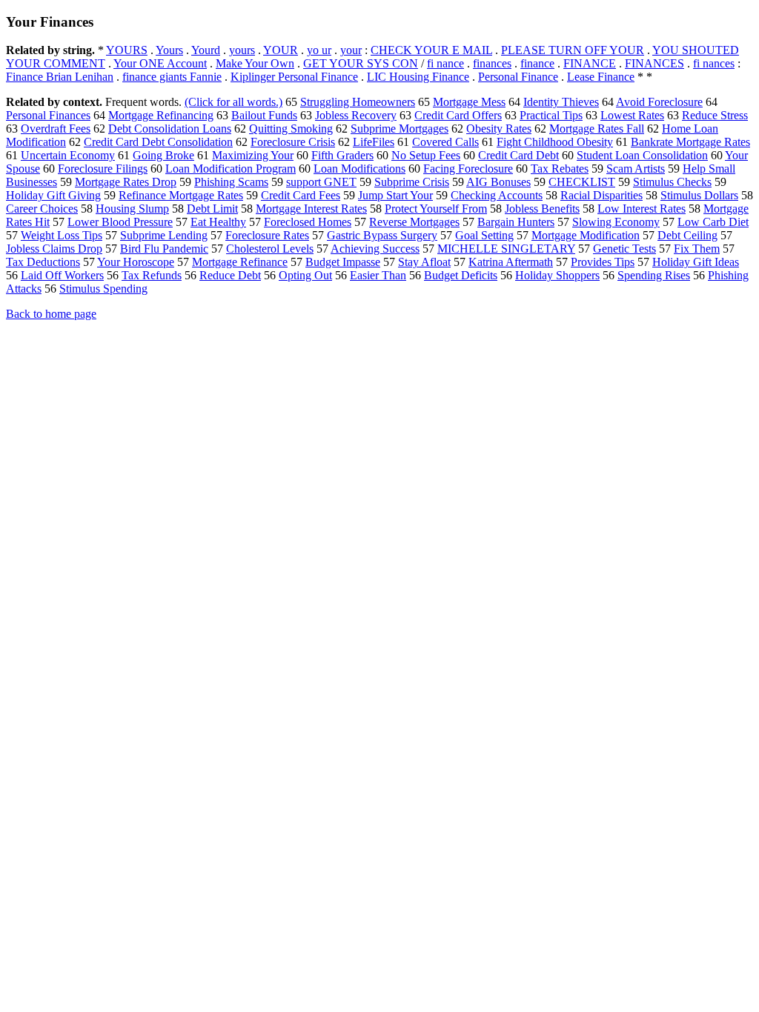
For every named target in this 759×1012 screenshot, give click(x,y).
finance (537, 63)
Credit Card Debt (518, 155)
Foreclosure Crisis (293, 142)
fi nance (445, 63)
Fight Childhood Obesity (555, 142)
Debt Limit (212, 208)
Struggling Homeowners (357, 102)
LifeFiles (373, 142)
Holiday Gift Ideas (695, 262)
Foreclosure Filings (103, 168)
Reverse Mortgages (414, 222)
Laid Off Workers (62, 275)
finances (492, 63)
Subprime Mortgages (399, 128)
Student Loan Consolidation (642, 155)
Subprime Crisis (411, 182)
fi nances (714, 63)
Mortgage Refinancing (160, 115)
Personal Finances (48, 115)
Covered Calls (445, 142)
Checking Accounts (497, 195)
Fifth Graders (342, 155)
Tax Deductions (43, 262)
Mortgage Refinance (240, 262)
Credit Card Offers (458, 115)
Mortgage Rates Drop (125, 182)
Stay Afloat (424, 262)
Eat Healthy (218, 222)
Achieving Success (375, 248)
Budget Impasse (342, 262)
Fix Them (697, 248)
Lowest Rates (632, 115)
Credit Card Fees (300, 195)
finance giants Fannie (172, 76)
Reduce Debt (230, 275)
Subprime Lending (164, 235)
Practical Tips (551, 115)
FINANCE (589, 63)
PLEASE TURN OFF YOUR (572, 50)
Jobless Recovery (356, 115)
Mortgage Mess (469, 102)
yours (242, 50)
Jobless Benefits (542, 208)
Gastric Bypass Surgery (382, 235)
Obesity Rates (498, 128)
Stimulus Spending (103, 288)
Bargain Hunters (515, 222)
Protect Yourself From (436, 208)
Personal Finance (518, 76)
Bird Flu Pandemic (164, 248)
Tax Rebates (560, 168)
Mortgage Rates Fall (596, 128)
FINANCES (654, 63)
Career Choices (42, 208)
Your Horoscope (135, 262)
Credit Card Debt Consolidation (158, 142)
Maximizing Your (253, 155)
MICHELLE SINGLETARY (506, 248)
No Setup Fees (425, 155)
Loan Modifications (359, 168)
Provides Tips (602, 262)
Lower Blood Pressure (120, 222)
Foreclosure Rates (267, 235)
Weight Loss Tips (61, 235)
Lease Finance (600, 76)
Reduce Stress (715, 115)
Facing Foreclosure (468, 168)
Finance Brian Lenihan (59, 76)
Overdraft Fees (55, 128)
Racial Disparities (601, 195)
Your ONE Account (160, 63)
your (351, 50)
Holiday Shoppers (557, 275)
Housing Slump (132, 208)
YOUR (280, 50)
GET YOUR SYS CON (360, 63)
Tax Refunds (152, 275)
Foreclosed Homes (307, 222)
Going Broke (163, 155)
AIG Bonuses (498, 182)
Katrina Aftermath (510, 262)
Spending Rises (653, 275)
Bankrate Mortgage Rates (690, 142)
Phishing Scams (231, 182)
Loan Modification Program (230, 168)
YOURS (127, 50)
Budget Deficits (460, 275)
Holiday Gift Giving (53, 195)
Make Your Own (255, 63)
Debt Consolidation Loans (169, 128)
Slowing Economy (616, 222)
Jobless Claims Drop (54, 248)
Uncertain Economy (68, 155)
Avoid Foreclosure (659, 102)
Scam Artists (635, 168)
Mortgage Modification (585, 235)
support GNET (321, 182)
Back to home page (51, 313)
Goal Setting (484, 235)
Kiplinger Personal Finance (294, 76)
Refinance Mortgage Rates (181, 195)
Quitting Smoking (291, 128)
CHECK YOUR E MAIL (431, 50)
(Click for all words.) (233, 102)
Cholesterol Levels (270, 248)
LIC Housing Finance (418, 76)
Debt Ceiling (687, 235)
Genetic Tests (624, 248)
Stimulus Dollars (699, 195)
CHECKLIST (581, 182)
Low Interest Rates (641, 208)
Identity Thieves (561, 102)
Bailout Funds (264, 115)
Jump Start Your (395, 195)
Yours (169, 50)
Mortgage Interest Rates (311, 208)
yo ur (319, 50)
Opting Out (305, 275)
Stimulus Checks (672, 182)
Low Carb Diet (713, 222)
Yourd (205, 50)
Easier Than (378, 275)
